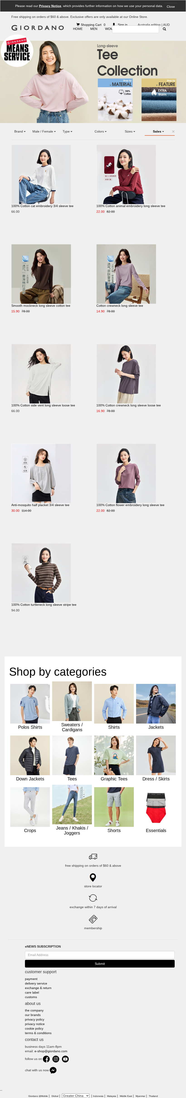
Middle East (126, 1096)
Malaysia (111, 1096)
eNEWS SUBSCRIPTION (43, 946)
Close (171, 6)
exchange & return (38, 988)
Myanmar (140, 1096)
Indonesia (98, 1096)
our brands (33, 1015)
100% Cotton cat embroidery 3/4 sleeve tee (42, 206)
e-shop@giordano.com (50, 1051)
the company (34, 1010)
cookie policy (34, 1028)
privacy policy (34, 1019)
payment (31, 979)
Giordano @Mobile (38, 1096)
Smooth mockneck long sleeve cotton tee (40, 305)
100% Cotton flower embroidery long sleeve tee (130, 505)
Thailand (153, 1096)
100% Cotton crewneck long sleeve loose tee (128, 405)
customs (31, 997)
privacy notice (35, 1024)
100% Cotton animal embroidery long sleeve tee (130, 206)
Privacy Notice (50, 6)
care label (32, 992)
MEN (93, 29)
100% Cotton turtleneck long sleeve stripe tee (43, 604)
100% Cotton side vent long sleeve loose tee (43, 405)
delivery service (36, 983)
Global (54, 1096)
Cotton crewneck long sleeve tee (119, 305)
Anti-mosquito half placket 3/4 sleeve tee (40, 505)
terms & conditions (38, 1033)
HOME (78, 29)
